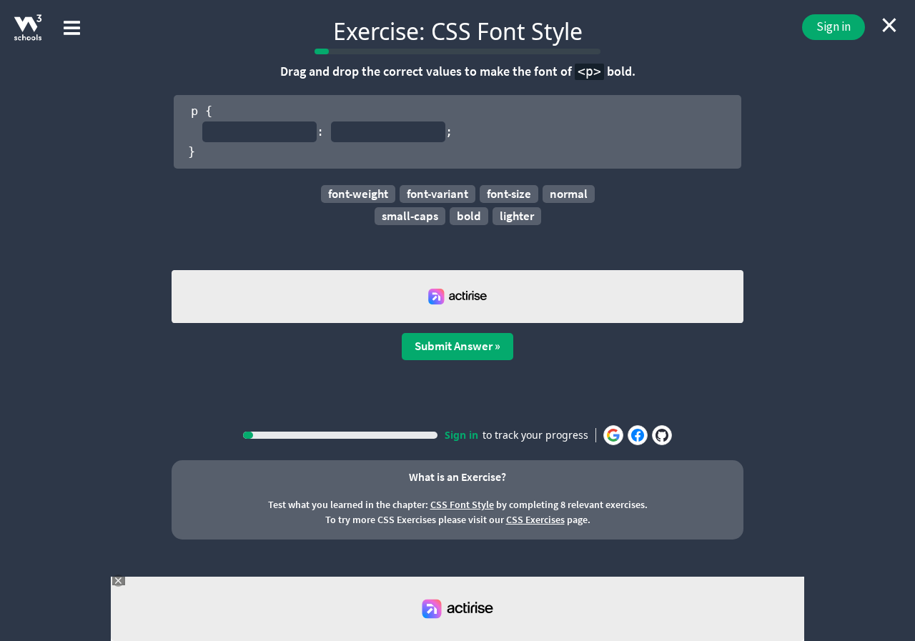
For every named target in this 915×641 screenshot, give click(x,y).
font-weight (358, 194)
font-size (509, 194)
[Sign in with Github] (662, 435)
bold (469, 216)
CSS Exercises (535, 519)
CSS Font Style (462, 504)
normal (569, 194)
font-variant (437, 194)
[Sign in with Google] (613, 435)
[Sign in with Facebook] (638, 435)
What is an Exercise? (457, 476)
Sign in (833, 26)
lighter (517, 216)
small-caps (410, 216)
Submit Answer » (457, 346)
